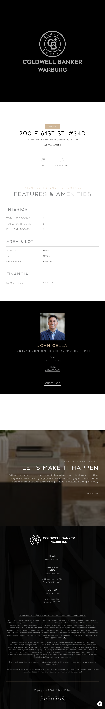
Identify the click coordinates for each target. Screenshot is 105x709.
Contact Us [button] (92, 494)
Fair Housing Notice (27, 615)
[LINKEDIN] (56, 698)
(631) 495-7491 (52, 371)
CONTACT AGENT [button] (52, 383)
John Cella (52, 345)
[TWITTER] (62, 698)
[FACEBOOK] (42, 698)
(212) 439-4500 (52, 574)
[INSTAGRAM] (49, 698)
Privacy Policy (63, 690)
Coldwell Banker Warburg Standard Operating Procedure (61, 615)
